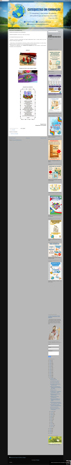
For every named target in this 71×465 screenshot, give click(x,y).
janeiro (51, 426)
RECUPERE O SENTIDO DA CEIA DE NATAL (55, 385)
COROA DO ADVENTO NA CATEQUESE (55, 409)
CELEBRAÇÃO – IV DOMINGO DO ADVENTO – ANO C (55, 392)
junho (51, 419)
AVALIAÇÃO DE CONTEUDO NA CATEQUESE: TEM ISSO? (56, 403)
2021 (50, 367)
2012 (50, 431)
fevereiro (52, 425)
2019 (50, 370)
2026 (50, 360)
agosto (51, 416)
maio (51, 420)
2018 (50, 372)
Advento (13, 129)
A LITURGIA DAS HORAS (54, 381)
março (51, 423)
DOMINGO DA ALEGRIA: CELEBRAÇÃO (54, 397)
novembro (52, 411)
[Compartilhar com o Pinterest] (24, 128)
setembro (52, 414)
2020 (50, 369)
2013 (50, 430)
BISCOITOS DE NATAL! (54, 407)
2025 (50, 361)
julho (51, 417)
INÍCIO (11, 28)
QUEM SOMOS (16, 28)
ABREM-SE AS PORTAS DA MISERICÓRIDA (55, 394)
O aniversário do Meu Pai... (55, 382)
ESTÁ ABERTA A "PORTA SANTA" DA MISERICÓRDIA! (55, 405)
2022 (50, 366)
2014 (50, 428)
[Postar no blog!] (21, 128)
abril (51, 422)
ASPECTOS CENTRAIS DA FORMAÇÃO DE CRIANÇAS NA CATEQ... (55, 387)
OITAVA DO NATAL (53, 379)
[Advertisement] (55, 298)
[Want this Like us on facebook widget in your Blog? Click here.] (69, 464)
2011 (50, 433)
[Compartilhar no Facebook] (23, 128)
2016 (50, 375)
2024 (50, 363)
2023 (50, 364)
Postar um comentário (14, 133)
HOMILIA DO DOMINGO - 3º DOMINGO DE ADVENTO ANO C (55, 399)
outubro (51, 413)
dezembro (52, 378)
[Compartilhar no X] (22, 128)
